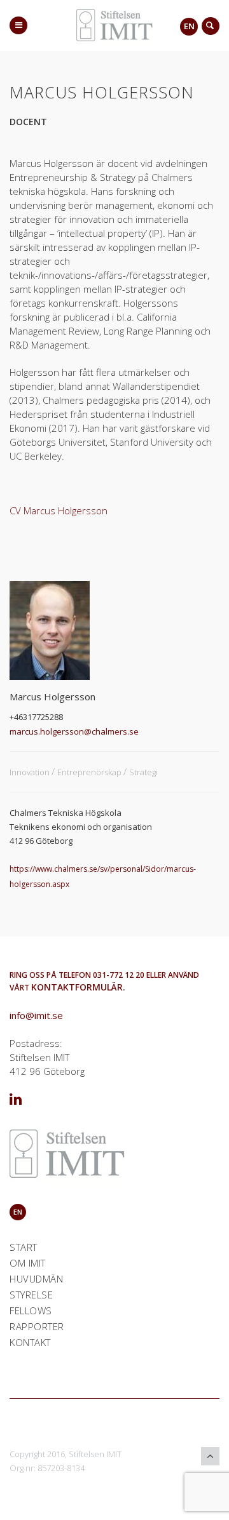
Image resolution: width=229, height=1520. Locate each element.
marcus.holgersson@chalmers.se (74, 731)
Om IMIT (28, 1263)
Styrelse (31, 1294)
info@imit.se (36, 1015)
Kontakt (30, 1342)
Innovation (31, 772)
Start (24, 1247)
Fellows (31, 1310)
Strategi (143, 772)
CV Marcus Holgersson (59, 510)
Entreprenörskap (90, 772)
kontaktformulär (77, 987)
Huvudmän (36, 1278)
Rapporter (37, 1326)
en (189, 26)
